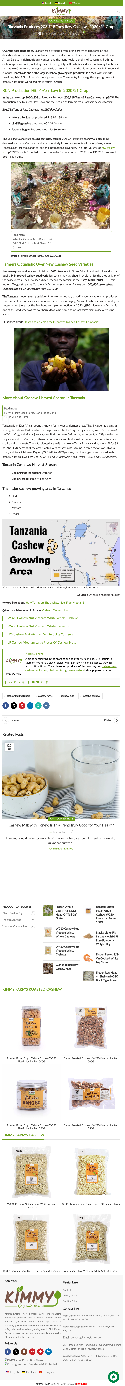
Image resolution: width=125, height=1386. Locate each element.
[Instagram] (14, 682)
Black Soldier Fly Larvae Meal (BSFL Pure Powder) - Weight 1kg (107, 938)
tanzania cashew (91, 696)
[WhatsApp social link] (38, 705)
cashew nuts (109, 666)
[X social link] (14, 705)
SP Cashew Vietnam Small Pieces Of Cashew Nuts (91, 1204)
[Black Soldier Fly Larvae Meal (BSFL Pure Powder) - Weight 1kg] (88, 939)
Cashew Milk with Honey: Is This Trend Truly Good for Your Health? (61, 825)
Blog (70, 21)
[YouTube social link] (32, 1351)
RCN (6, 91)
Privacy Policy (70, 1296)
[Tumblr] (28, 682)
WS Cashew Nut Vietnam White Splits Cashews (40, 634)
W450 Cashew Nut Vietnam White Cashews (38, 626)
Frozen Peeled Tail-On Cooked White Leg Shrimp (107, 958)
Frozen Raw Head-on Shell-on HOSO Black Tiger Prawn (107, 976)
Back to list (61, 720)
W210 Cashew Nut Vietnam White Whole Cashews (67, 932)
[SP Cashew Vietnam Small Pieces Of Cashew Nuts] (91, 1172)
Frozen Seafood (11, 919)
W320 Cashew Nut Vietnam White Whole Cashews (43, 618)
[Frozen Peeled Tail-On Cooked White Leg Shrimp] (88, 959)
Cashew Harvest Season (44, 398)
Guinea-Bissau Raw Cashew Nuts (67, 966)
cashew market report (18, 696)
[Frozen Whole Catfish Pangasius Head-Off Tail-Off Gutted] (48, 913)
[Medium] (42, 682)
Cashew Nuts (57, 21)
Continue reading (61, 849)
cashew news (45, 696)
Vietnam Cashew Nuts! (55, 610)
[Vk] (37, 682)
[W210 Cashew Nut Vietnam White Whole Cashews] (48, 933)
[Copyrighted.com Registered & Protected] (31, 1364)
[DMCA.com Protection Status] (24, 1360)
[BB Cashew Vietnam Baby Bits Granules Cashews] (31, 1239)
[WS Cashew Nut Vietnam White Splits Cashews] (91, 1239)
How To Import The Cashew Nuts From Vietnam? (55, 602)
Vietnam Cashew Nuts (15, 926)
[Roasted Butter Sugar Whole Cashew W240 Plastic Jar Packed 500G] (31, 1026)
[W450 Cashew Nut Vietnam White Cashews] (48, 951)
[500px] (46, 682)
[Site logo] (61, 10)
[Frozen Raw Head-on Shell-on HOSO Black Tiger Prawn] (88, 977)
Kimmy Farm (49, 33)
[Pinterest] (23, 682)
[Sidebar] (4, 420)
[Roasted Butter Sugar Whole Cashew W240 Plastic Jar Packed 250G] (88, 915)
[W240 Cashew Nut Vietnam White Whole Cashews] (31, 1172)
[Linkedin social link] (30, 705)
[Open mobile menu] (4, 11)
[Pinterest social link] (22, 705)
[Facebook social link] (5, 705)
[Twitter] (19, 682)
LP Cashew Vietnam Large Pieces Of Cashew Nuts (42, 642)
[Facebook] (5, 682)
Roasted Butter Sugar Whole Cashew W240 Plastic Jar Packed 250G (106, 914)
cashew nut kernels (36, 670)
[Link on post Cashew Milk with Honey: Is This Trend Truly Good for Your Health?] (61, 756)
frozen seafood (76, 670)
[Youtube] (33, 682)
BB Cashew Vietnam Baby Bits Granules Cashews (31, 1271)
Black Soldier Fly (12, 913)
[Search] (118, 11)
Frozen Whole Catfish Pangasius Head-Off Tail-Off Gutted (66, 912)
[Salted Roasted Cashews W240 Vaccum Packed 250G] (91, 1093)
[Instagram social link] (24, 1351)
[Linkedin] (10, 682)
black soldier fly (57, 670)
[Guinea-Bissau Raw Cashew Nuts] (48, 968)
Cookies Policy (70, 1301)
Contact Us (68, 1290)
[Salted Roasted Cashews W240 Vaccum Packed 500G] (91, 1026)
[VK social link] (46, 705)
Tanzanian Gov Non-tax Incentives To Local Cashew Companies (62, 322)
